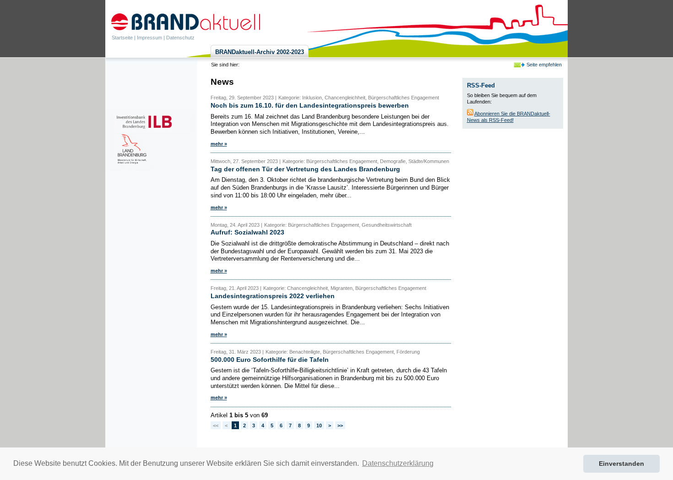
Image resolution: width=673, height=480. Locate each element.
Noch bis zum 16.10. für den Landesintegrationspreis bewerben (310, 105)
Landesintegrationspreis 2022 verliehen (273, 296)
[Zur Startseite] (186, 21)
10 (319, 425)
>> (340, 425)
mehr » (219, 144)
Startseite (122, 37)
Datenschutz (180, 37)
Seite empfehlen (544, 64)
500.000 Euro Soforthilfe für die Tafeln (270, 359)
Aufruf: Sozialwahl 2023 (247, 232)
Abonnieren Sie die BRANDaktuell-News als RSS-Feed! (508, 117)
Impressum (149, 37)
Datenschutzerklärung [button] (398, 463)
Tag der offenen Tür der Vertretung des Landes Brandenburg (305, 169)
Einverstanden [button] (621, 463)
